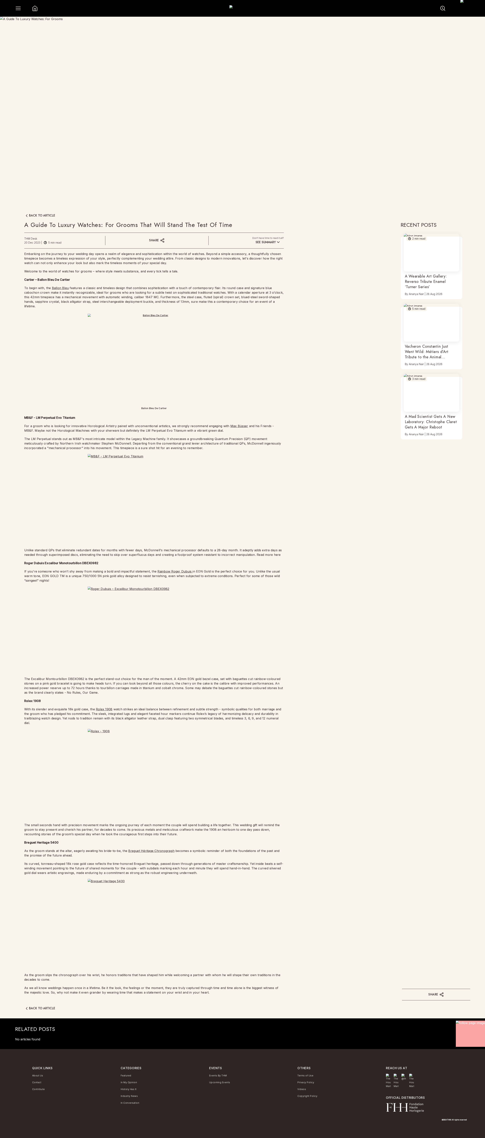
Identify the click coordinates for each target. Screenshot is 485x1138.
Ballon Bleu (60, 288)
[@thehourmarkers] (403, 1077)
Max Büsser (239, 426)
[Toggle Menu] (18, 8)
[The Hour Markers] (388, 1081)
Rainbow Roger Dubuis (174, 571)
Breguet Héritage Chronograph (151, 851)
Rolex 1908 (104, 709)
